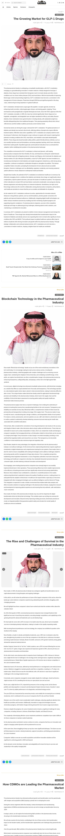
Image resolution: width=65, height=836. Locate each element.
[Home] (3, 7)
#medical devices (25, 755)
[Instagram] (61, 2)
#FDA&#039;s (41, 235)
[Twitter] (57, 2)
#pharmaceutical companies (38, 755)
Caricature (23, 7)
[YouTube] (63, 2)
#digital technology (32, 512)
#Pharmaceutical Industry (43, 512)
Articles (8, 7)
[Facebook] (59, 2)
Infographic (32, 7)
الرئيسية (60, 11)
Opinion (15, 7)
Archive (8, 2)
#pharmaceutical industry (51, 235)
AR (2, 2)
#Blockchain (54, 512)
